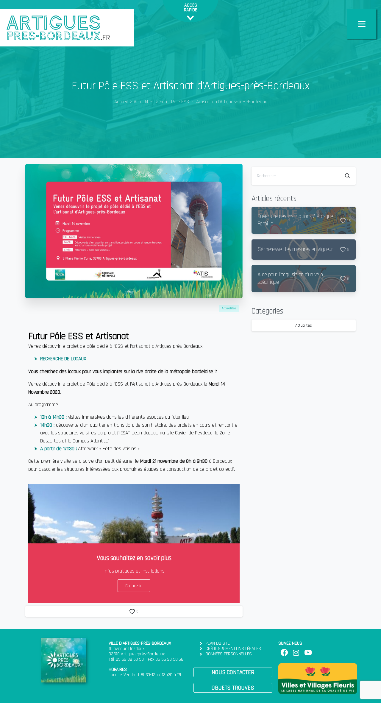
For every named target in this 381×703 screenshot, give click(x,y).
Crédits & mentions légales (233, 649)
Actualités (143, 102)
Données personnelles (228, 654)
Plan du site (217, 643)
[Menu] (362, 24)
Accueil (121, 102)
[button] (232, 672)
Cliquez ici (134, 586)
